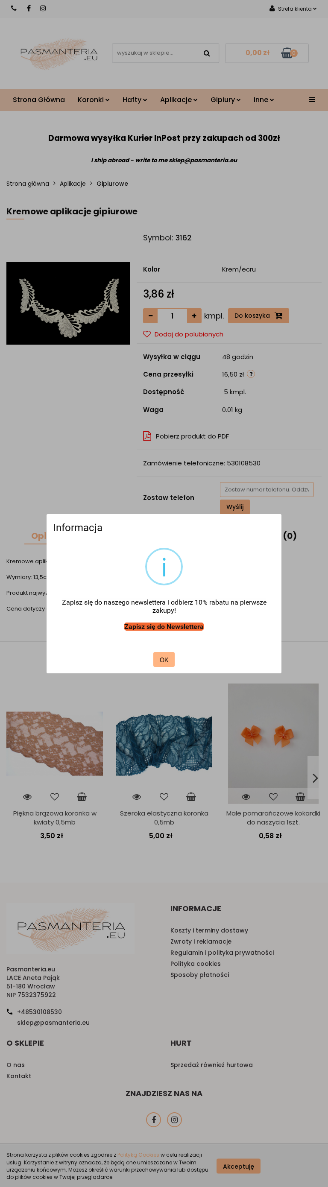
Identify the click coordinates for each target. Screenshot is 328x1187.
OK (164, 659)
